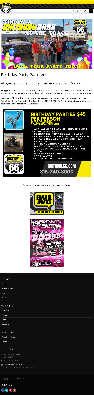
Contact (4, 342)
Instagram (14, 390)
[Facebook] (73, 10)
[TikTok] (85, 10)
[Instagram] (81, 10)
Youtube (10, 390)
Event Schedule (7, 289)
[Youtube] (77, 10)
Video (4, 320)
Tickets (4, 298)
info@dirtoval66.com (15, 365)
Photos (4, 315)
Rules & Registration (9, 337)
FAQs (4, 293)
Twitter (6, 390)
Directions (5, 284)
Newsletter (6, 324)
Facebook (3, 390)
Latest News (6, 310)
